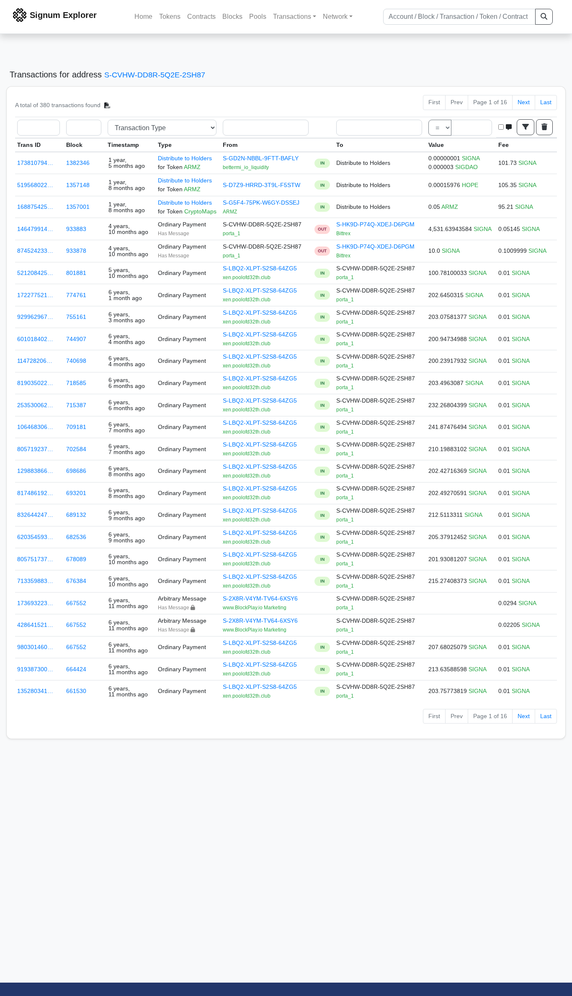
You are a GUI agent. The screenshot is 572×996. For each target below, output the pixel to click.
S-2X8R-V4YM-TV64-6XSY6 (260, 598)
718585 (76, 383)
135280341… (35, 691)
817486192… (35, 493)
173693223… (35, 603)
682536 (76, 537)
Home (143, 16)
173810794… (35, 162)
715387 (76, 405)
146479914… (35, 229)
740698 (76, 360)
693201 (76, 493)
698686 (76, 470)
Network (335, 16)
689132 (76, 514)
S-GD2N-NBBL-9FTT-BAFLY (261, 158)
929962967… (35, 316)
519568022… (35, 185)
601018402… (35, 339)
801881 (76, 273)
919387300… (35, 669)
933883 (76, 229)
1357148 (78, 185)
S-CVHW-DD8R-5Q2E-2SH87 (154, 75)
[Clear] (544, 127)
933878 (76, 250)
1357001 (78, 206)
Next (524, 102)
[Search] (544, 17)
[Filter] (525, 127)
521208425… (35, 273)
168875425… (35, 206)
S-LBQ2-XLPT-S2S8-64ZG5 (260, 268)
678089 (76, 559)
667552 (76, 603)
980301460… (35, 647)
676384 (76, 581)
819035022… (35, 383)
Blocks (232, 16)
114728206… (34, 360)
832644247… (35, 514)
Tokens (169, 16)
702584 (76, 449)
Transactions (292, 16)
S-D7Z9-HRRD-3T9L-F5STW (261, 185)
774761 (76, 295)
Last (545, 102)
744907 (76, 339)
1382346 (78, 162)
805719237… (35, 449)
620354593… (35, 537)
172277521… (35, 295)
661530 (76, 691)
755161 (76, 316)
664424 (76, 669)
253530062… (35, 405)
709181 (76, 427)
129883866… (35, 470)
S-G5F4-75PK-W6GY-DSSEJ (261, 202)
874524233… (35, 250)
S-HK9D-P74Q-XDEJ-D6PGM (375, 224)
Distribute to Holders (185, 158)
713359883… (35, 581)
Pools (257, 16)
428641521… (35, 624)
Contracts (201, 16)
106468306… (35, 427)
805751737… (35, 559)
